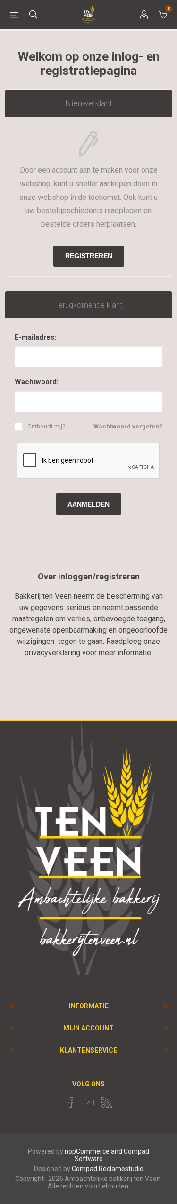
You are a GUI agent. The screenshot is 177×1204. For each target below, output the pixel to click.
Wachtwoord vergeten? (127, 426)
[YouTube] (88, 1102)
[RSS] (106, 1102)
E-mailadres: (35, 337)
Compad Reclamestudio (107, 1168)
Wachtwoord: (37, 382)
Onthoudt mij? (46, 426)
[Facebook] (70, 1102)
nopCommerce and (93, 1151)
